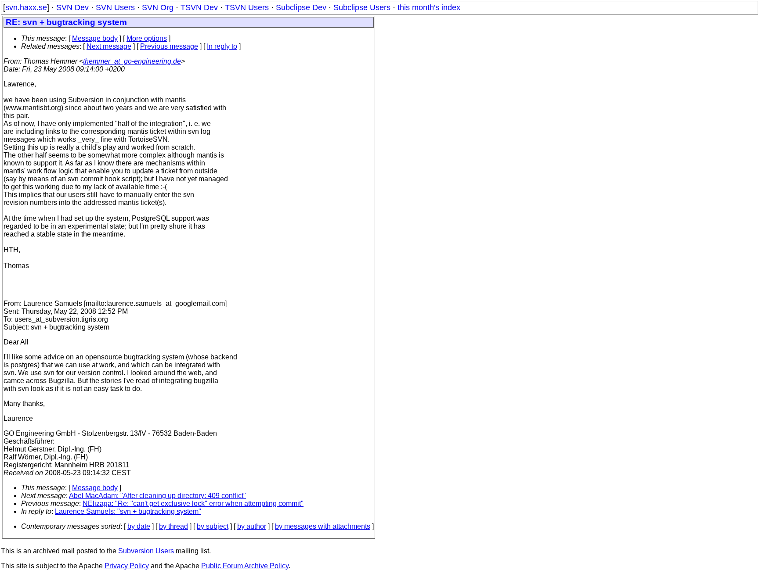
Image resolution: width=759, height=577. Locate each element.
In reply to (222, 46)
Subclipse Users (361, 7)
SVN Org (157, 7)
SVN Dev (72, 7)
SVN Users (115, 7)
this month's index (429, 7)
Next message (109, 46)
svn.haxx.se (26, 7)
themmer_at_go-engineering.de (132, 61)
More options (146, 38)
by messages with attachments (322, 526)
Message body (95, 38)
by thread (173, 526)
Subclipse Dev (301, 7)
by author (251, 526)
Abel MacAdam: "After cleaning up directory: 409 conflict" (157, 495)
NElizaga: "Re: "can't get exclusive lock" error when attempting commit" (193, 503)
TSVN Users (247, 7)
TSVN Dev (199, 7)
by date (138, 526)
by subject (212, 526)
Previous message (169, 46)
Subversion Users (146, 551)
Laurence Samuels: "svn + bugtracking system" (128, 511)
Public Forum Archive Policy (245, 566)
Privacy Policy (127, 566)
